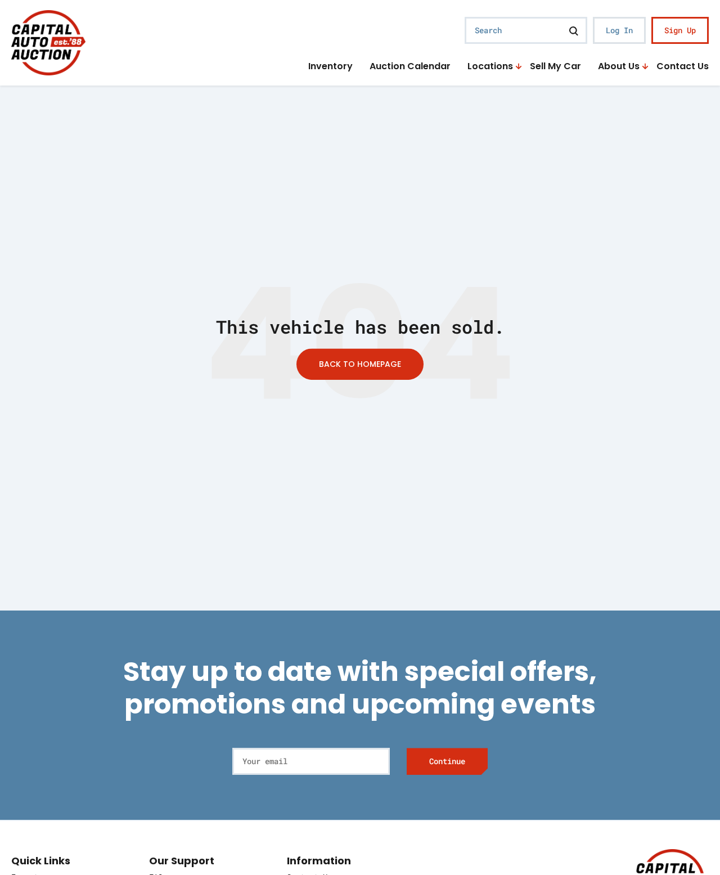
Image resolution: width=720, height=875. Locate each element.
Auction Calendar (410, 67)
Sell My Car (555, 67)
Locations (490, 67)
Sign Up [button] (680, 30)
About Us (619, 67)
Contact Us (682, 67)
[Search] (573, 30)
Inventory (330, 67)
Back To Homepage (360, 364)
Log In (619, 30)
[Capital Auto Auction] (48, 41)
